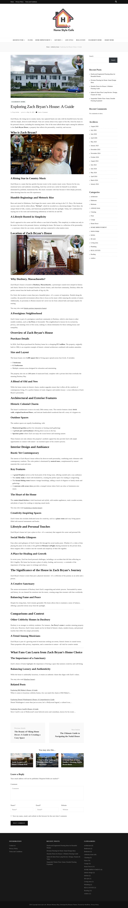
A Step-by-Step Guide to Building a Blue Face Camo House (46, 762)
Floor (30, 40)
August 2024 (94, 161)
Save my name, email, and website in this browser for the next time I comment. (40, 816)
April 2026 (94, 138)
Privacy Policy (19, 2)
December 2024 (95, 149)
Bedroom (93, 204)
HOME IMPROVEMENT (43, 40)
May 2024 (94, 172)
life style (69, 40)
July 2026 (94, 130)
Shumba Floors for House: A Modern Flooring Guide (62, 854)
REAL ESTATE (95, 250)
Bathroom (94, 200)
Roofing (93, 254)
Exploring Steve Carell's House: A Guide (24, 709)
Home (12, 2)
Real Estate (80, 40)
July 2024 (94, 165)
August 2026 (94, 126)
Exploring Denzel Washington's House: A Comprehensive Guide (32, 699)
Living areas (94, 243)
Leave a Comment (43, 112)
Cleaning (93, 212)
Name (13, 805)
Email (38, 805)
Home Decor (94, 223)
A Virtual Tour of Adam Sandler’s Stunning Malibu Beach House (72, 762)
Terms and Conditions (31, 2)
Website (64, 805)
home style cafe (42, 904)
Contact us (12, 845)
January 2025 (95, 145)
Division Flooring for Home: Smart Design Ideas (61, 851)
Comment (14, 784)
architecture (18, 40)
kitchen (58, 40)
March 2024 (94, 180)
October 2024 (95, 157)
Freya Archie (15, 112)
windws (93, 258)
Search (91, 56)
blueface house (29, 679)
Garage (93, 219)
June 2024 (94, 169)
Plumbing (93, 246)
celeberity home (95, 40)
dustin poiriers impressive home (35, 308)
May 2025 (94, 142)
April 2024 (94, 176)
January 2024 (95, 184)
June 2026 (94, 134)
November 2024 (95, 153)
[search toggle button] (116, 2)
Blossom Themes (72, 904)
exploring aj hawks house (33, 508)
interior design (95, 231)
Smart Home (109, 40)
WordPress (87, 904)
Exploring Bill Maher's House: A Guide (24, 690)
